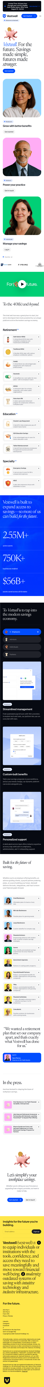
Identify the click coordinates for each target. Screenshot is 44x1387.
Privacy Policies (8, 1316)
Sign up (36, 1231)
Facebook (6, 1325)
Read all (24, 1371)
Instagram (6, 1323)
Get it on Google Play (9, 1331)
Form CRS (6, 1314)
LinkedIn (5, 1321)
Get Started (27, 16)
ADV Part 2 (6, 1312)
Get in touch (30, 1200)
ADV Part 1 (6, 1310)
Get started (9, 71)
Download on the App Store (11, 1329)
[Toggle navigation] (40, 16)
